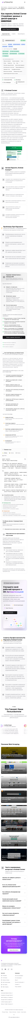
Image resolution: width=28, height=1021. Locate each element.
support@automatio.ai (14, 1017)
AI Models (5, 975)
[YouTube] (11, 969)
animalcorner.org (9, 40)
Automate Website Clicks (6, 993)
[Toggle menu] (25, 2)
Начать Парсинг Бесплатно (9, 29)
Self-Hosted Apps (6, 982)
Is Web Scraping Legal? (6, 1001)
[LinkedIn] (8, 969)
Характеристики (6, 33)
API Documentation (19, 975)
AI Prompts (5, 977)
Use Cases (5, 984)
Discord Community (19, 982)
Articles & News (6, 980)
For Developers (18, 977)
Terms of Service (12, 1012)
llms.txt (18, 1012)
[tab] (5, 453)
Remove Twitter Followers (6, 1004)
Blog (16, 980)
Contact (16, 984)
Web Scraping (4, 7)
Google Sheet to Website (6, 999)
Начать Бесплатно (9, 612)
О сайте (13, 33)
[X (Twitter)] (2, 969)
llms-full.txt (23, 1012)
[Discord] (5, 969)
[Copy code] (25, 459)
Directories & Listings (12, 7)
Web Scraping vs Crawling (6, 997)
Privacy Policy (5, 1012)
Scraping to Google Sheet (6, 995)
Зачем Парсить (21, 33)
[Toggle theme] (14, 1015)
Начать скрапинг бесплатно (13, 337)
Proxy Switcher (18, 986)
